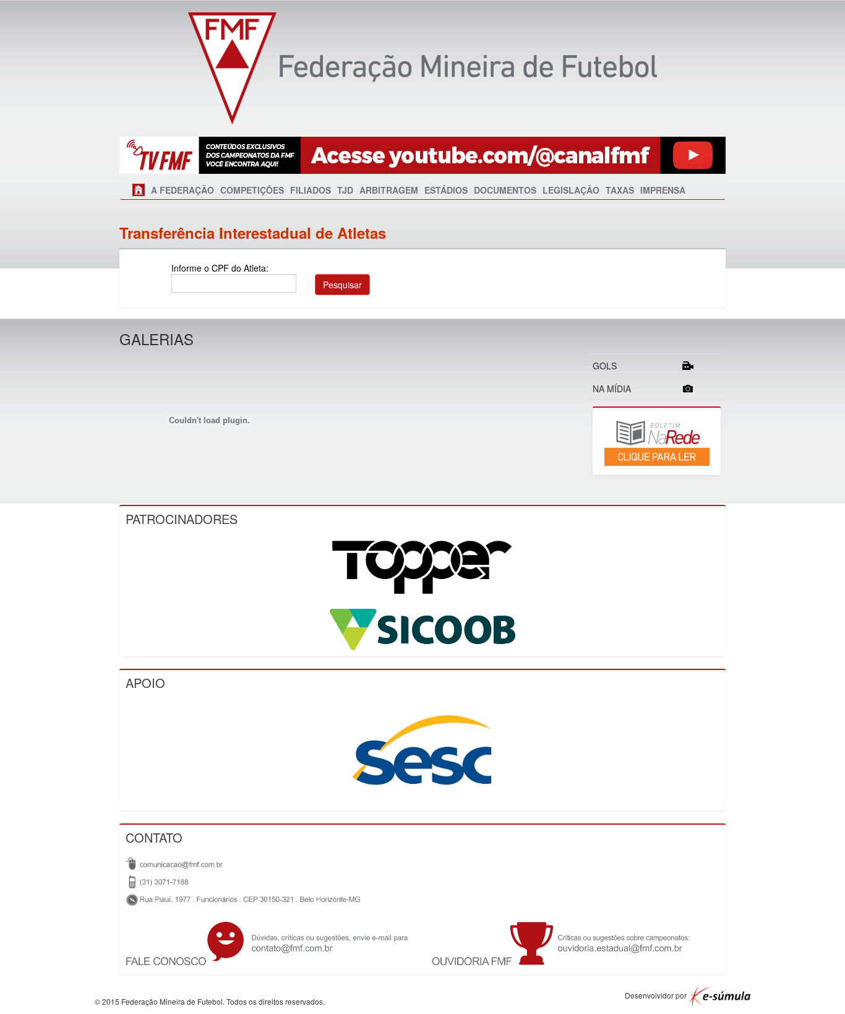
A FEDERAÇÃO (182, 190)
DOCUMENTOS (505, 190)
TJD (345, 190)
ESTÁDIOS (446, 190)
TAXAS (620, 190)
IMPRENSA (662, 190)
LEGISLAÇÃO (571, 190)
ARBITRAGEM (388, 190)
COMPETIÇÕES (252, 190)
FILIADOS (310, 190)
